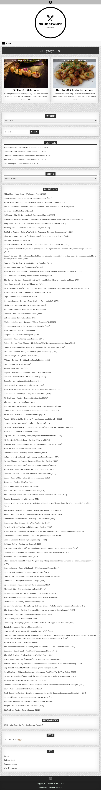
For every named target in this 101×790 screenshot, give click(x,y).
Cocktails (41, 65)
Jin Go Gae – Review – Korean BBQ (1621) (21, 486)
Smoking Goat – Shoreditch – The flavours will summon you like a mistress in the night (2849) (43, 272)
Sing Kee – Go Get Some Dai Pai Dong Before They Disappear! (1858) (32, 406)
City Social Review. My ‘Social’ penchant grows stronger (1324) (30, 668)
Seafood (33, 71)
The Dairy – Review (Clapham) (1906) (19, 402)
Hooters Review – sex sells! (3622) (18, 240)
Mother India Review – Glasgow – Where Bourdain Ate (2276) (30, 322)
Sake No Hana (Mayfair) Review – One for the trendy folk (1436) (30, 597)
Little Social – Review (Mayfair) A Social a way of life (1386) (28, 631)
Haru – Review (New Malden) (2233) (19, 330)
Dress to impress (18, 68)
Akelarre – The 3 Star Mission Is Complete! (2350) (25, 305)
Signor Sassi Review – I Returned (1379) (20, 642)
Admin (14, 60)
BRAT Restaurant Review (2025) (17, 364)
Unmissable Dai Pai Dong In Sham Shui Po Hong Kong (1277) (29, 697)
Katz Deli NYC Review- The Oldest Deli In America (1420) (28, 614)
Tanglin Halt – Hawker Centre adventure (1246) (24, 706)
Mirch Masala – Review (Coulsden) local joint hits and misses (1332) (32, 659)
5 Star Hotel (59, 65)
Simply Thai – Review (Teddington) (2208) (21, 335)
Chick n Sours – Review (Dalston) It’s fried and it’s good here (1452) (32, 576)
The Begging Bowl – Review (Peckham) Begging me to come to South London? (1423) (39, 610)
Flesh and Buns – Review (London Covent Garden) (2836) (28, 276)
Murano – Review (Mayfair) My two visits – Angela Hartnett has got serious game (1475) (41, 548)
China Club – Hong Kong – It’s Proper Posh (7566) (25, 194)
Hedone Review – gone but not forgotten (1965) (24, 385)
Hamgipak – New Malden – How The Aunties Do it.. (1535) (28, 523)
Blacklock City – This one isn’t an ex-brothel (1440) (25, 589)
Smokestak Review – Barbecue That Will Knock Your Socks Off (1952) (33, 389)
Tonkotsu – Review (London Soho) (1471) (21, 557)
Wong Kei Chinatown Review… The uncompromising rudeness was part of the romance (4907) (43, 219)
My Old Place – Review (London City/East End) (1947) (26, 398)
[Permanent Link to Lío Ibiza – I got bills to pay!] (26, 73)
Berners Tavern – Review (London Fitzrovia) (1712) (25, 453)
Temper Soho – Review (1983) (16, 368)
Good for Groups (16, 71)
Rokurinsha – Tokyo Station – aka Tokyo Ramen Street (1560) (29, 519)
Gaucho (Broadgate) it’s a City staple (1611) (21, 499)
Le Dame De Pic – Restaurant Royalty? (27, 725)
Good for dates (33, 68)
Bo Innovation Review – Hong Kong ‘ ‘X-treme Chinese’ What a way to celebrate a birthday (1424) (44, 606)
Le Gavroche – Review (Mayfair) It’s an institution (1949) (27, 394)
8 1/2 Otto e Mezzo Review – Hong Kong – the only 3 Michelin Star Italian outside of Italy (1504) (44, 531)
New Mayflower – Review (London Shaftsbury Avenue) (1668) (30, 465)
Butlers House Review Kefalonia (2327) (20, 318)
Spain (41, 71)
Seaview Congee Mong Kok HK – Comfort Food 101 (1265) (28, 701)
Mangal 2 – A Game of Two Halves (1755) (21, 432)
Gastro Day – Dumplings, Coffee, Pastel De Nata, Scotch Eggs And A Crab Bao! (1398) (39, 623)
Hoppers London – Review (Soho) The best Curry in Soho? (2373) (31, 301)
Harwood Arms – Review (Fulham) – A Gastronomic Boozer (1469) (31, 568)
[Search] (50, 2)
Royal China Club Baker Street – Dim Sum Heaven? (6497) (28, 198)
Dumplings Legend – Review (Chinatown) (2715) (24, 284)
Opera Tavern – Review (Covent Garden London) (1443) (27, 585)
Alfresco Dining (12, 65)
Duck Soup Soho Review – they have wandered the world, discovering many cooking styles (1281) (45, 693)
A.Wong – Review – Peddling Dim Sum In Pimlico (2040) (27, 360)
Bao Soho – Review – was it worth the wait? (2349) (25, 309)
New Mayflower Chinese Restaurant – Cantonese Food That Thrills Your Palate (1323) (40, 672)
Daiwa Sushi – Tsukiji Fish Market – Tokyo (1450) (24, 581)
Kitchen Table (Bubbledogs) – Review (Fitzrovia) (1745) (27, 440)
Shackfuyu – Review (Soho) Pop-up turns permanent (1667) (29, 469)
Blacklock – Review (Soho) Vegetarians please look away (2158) (30, 352)
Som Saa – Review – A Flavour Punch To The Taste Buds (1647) (30, 474)
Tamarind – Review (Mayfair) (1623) (19, 482)
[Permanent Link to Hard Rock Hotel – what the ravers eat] (74, 73)
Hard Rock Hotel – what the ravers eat (74, 90)
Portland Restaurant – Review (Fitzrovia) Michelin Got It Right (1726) (33, 444)
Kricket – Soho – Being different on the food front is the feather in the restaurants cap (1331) (43, 664)
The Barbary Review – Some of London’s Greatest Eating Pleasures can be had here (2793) (42, 280)
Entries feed (9, 760)
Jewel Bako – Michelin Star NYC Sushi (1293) (23, 689)
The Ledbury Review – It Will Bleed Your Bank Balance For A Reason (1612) (35, 495)
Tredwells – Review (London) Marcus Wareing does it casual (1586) (32, 510)
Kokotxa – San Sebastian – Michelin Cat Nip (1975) (25, 377)
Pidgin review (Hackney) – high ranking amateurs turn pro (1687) (31, 457)
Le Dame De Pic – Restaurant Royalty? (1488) (23, 544)
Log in (6, 756)
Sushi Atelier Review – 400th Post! (18, 147)
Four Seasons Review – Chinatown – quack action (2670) (27, 293)
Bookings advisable (27, 65)
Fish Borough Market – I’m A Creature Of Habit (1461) (26, 572)
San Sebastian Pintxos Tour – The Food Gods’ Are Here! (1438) (30, 593)
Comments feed (10, 764)
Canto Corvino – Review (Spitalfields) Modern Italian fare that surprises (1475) (37, 552)
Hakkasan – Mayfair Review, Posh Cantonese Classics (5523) (29, 215)
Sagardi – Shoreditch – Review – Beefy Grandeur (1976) (27, 373)
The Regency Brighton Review (17, 160)
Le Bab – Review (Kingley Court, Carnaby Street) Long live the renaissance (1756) (38, 427)
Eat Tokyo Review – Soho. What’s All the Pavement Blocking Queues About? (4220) (38, 232)
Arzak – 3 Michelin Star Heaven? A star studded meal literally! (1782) (33, 419)
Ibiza (26, 71)
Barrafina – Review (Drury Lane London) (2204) (24, 339)
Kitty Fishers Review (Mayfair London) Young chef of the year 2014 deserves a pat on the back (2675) (46, 288)
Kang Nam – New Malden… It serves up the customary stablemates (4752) (35, 224)
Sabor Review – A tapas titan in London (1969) (23, 381)
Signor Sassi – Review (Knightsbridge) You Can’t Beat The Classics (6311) (34, 202)
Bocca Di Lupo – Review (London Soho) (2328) (23, 314)
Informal (74, 68)
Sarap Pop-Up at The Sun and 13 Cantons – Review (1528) (28, 527)
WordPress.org (10, 768)
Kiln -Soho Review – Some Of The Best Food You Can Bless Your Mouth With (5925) (39, 207)
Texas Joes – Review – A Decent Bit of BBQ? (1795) (25, 415)
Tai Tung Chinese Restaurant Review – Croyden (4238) (27, 228)
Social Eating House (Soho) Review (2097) (21, 356)
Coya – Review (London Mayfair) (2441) (20, 297)
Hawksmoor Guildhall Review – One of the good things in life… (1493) (32, 536)
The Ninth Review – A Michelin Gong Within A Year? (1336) (28, 655)
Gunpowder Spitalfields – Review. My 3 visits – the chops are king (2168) (34, 347)
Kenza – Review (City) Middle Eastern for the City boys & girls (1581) (33, 515)
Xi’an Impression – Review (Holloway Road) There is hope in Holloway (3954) (36, 236)
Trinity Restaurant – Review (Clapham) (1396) (23, 627)
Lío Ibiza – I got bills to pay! (26, 90)
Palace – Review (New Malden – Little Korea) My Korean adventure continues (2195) (39, 343)
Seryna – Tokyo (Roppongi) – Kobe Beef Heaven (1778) (27, 423)
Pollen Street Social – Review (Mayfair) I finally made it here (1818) (32, 411)
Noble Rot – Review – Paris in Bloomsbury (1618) (24, 491)
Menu (8, 43)
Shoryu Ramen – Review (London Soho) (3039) (23, 267)
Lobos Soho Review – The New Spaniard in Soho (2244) (27, 326)
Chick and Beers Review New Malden (19, 156)
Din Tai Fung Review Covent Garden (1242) (22, 710)
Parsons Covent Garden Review (17, 152)
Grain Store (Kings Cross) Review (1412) (20, 619)
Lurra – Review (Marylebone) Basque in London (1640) (27, 478)
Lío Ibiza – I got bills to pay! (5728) (18, 211)
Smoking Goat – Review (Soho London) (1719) (23, 448)
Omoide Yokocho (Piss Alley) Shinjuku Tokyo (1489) (25, 540)
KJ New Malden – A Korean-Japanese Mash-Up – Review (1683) (31, 461)
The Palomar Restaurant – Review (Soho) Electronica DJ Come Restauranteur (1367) (39, 647)
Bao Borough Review (13, 164)
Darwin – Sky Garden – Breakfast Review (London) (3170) (28, 263)
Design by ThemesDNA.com (50, 787)
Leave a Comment (34, 60)
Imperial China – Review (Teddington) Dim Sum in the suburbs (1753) (33, 436)
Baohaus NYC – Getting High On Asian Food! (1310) (25, 680)
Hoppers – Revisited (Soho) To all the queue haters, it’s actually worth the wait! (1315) (40, 676)
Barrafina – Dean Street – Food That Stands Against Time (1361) (30, 651)
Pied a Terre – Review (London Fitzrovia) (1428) (24, 602)
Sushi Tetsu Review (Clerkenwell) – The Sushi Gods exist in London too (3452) (36, 245)
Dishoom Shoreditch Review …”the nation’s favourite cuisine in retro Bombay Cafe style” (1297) (44, 685)
